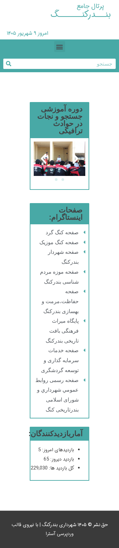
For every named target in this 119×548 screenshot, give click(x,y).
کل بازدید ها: (61, 468)
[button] (59, 46)
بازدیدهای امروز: (57, 450)
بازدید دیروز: (61, 459)
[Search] (8, 64)
